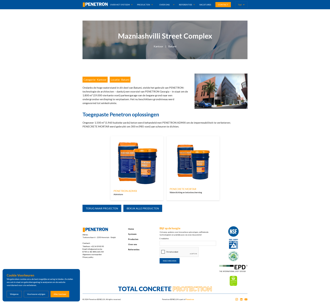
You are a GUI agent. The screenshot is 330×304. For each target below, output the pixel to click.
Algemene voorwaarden (92, 254)
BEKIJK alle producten (143, 208)
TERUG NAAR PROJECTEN (102, 208)
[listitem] (136, 169)
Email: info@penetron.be (92, 249)
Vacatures (205, 4)
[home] (95, 4)
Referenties (133, 249)
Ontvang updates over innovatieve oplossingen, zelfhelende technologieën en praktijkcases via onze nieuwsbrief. (184, 233)
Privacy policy (87, 257)
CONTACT (223, 4)
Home (131, 229)
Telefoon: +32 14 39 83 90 (93, 246)
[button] (121, 4)
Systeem (132, 234)
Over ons (164, 4)
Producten (133, 239)
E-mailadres (164, 238)
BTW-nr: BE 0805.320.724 (93, 252)
